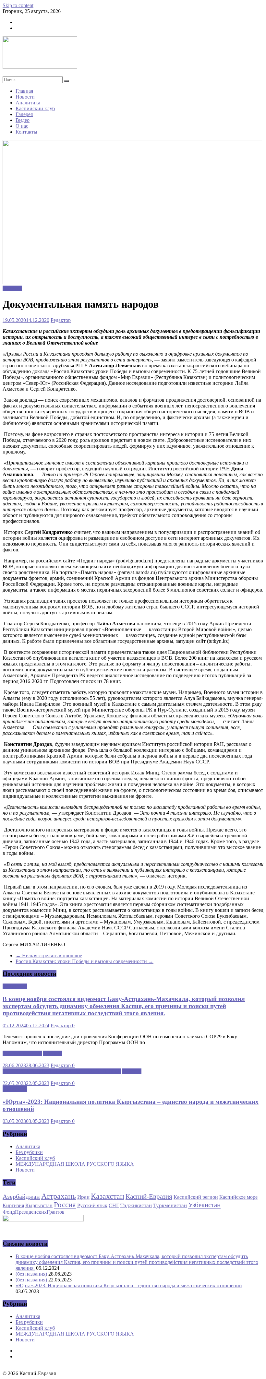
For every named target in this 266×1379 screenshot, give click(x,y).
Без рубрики (29, 1152)
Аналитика (28, 102)
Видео (23, 120)
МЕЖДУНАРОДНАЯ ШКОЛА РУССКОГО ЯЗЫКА (62, 1071)
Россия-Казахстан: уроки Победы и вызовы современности (84, 961)
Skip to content (18, 5)
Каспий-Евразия (149, 1196)
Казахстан (107, 1196)
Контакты (26, 132)
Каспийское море (238, 1197)
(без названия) (31, 1274)
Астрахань (58, 1196)
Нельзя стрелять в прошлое (49, 955)
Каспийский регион (196, 1197)
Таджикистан (136, 1205)
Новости (25, 97)
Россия (65, 1205)
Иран (83, 1197)
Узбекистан (204, 1205)
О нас (22, 126)
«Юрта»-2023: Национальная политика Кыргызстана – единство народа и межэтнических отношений (129, 1285)
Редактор (61, 320)
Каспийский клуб (35, 108)
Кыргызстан (39, 1205)
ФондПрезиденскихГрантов (34, 1212)
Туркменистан (170, 1205)
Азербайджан (21, 1196)
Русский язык (92, 1205)
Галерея (24, 114)
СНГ (114, 1205)
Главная (24, 91)
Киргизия (13, 1205)
